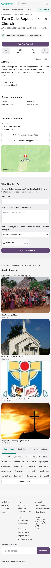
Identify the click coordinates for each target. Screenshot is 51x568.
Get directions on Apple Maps (25, 140)
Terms (23, 561)
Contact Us (5, 508)
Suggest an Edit (41, 59)
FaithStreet (7, 4)
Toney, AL (6, 456)
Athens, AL (19, 471)
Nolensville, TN (32, 476)
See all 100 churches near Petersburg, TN (17, 14)
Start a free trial (24, 511)
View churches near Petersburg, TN (15, 275)
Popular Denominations (38, 449)
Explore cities (23, 535)
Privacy (17, 561)
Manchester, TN (7, 466)
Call (33, 52)
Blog (3, 512)
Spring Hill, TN (45, 461)
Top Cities (21, 449)
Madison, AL (44, 471)
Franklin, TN (19, 476)
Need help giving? (42, 508)
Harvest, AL (6, 461)
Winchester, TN (32, 456)
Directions (20, 52)
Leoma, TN (32, 471)
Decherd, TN (19, 461)
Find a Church (23, 532)
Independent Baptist (17, 35)
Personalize (43, 10)
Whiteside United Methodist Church (14, 357)
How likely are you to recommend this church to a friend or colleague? (25, 228)
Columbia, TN (19, 456)
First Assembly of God (9, 315)
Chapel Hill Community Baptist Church (15, 441)
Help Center (40, 512)
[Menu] (47, 3)
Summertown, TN (33, 466)
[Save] (39, 18)
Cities (29, 10)
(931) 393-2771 (7, 104)
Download (22, 523)
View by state (25, 481)
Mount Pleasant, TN (22, 466)
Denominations (18, 10)
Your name (5, 196)
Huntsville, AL (6, 476)
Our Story (5, 505)
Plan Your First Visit (25, 44)
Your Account (40, 505)
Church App (23, 520)
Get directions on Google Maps (25, 134)
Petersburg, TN (35, 35)
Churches (5, 10)
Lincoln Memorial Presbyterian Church (15, 399)
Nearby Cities (9, 449)
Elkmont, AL (32, 461)
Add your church (25, 539)
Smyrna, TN (44, 476)
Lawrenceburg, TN (8, 471)
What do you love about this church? (16, 207)
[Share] (46, 18)
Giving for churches (22, 507)
